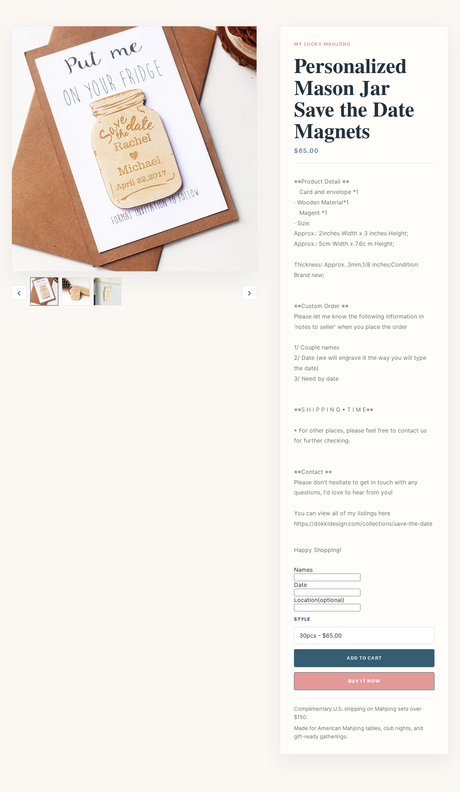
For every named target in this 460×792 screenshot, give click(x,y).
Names (303, 569)
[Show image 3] (107, 291)
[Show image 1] (44, 291)
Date (300, 584)
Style (302, 619)
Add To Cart (364, 658)
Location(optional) (319, 599)
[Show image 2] (76, 291)
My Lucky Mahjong (322, 44)
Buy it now (364, 681)
